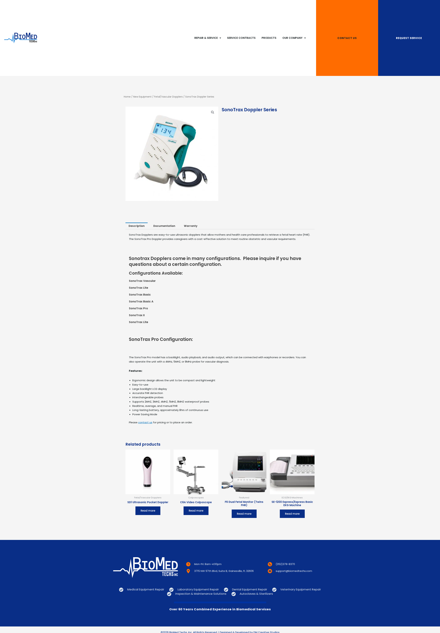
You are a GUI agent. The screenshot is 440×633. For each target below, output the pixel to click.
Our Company (292, 38)
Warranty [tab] (190, 226)
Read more (148, 510)
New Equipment (142, 96)
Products (269, 38)
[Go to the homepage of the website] (20, 38)
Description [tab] (137, 226)
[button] (213, 112)
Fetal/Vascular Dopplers (168, 96)
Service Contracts (241, 38)
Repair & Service (206, 38)
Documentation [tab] (164, 226)
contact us (145, 422)
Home (127, 96)
